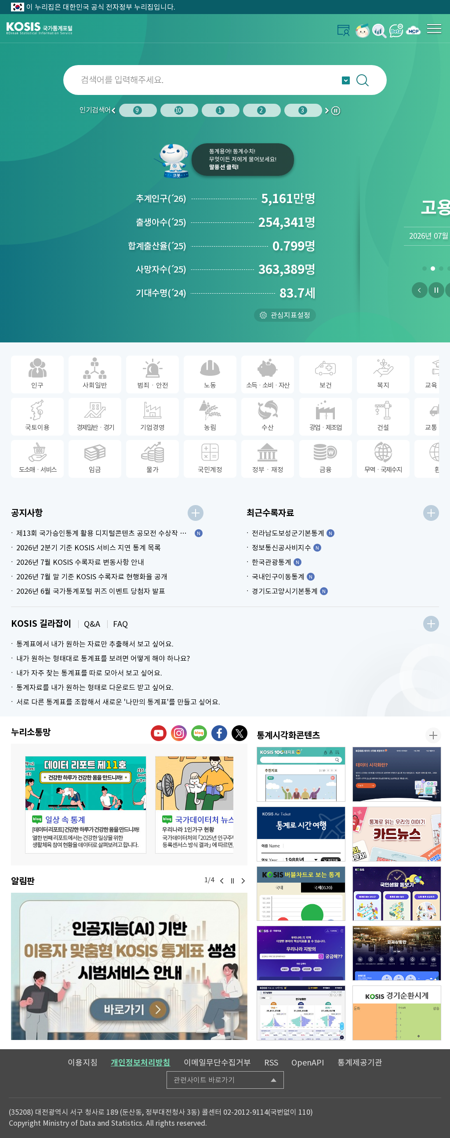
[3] (441, 270)
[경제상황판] (397, 953)
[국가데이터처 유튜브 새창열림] (159, 733)
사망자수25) (161, 269)
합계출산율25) (157, 246)
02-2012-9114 (245, 1112)
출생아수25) (161, 222)
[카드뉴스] (397, 834)
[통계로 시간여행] (301, 834)
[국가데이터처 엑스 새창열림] (239, 733)
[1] (424, 270)
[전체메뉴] (434, 29)
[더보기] (195, 513)
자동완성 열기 (346, 80)
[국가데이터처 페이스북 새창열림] (219, 733)
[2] (432, 270)
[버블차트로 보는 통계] (301, 894)
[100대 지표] (301, 774)
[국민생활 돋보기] (397, 894)
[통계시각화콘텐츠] (433, 735)
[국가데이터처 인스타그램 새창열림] (179, 733)
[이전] (420, 290)
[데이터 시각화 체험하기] (397, 774)
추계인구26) (161, 198)
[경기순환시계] (397, 1013)
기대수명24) (161, 293)
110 (304, 1112)
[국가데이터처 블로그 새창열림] (199, 733)
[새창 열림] (85, 805)
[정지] (436, 290)
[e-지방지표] (301, 953)
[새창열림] (362, 30)
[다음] (243, 880)
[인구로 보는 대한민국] (301, 1013)
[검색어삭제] (435, 80)
